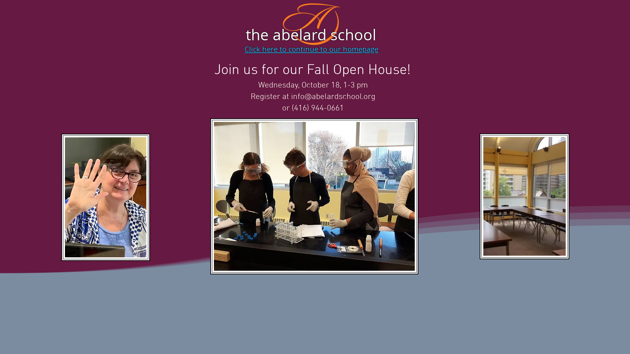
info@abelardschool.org (333, 97)
